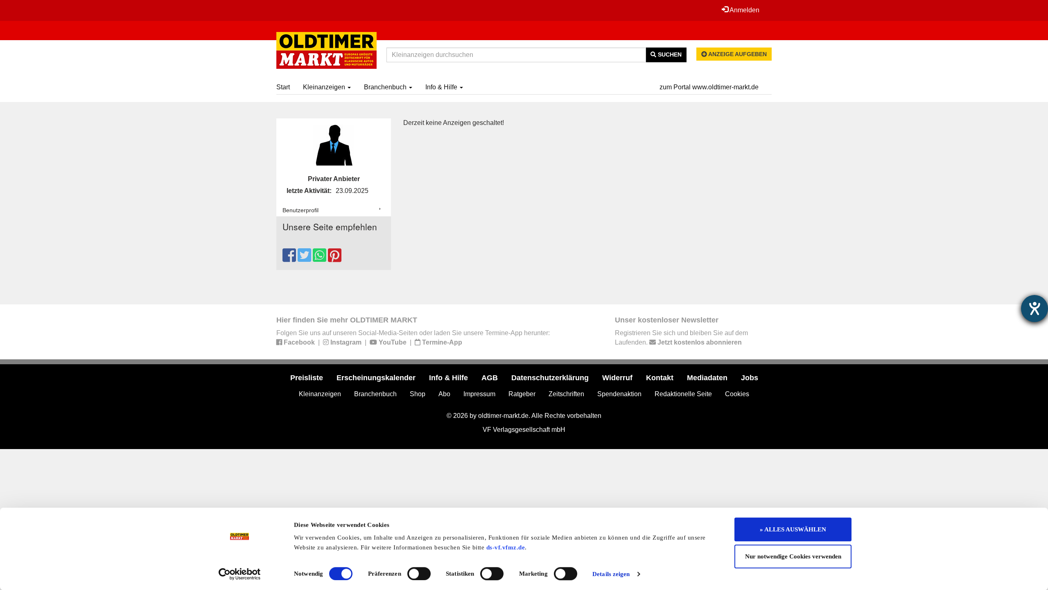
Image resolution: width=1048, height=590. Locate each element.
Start (283, 87)
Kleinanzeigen (325, 87)
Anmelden (743, 10)
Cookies (737, 393)
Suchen (669, 54)
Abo (444, 393)
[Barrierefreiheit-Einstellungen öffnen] (1034, 308)
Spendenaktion (619, 393)
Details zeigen (611, 574)
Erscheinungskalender (376, 378)
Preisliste (306, 378)
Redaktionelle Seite (683, 393)
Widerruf (617, 378)
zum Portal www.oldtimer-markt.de (709, 87)
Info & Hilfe (442, 87)
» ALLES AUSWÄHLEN (793, 529)
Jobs (749, 378)
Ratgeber (521, 393)
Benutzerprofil (300, 210)
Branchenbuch (386, 87)
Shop (417, 393)
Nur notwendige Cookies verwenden (793, 556)
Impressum (479, 393)
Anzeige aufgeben (737, 54)
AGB (489, 378)
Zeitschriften (566, 393)
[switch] (419, 573)
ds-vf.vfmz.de (505, 547)
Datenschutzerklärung (550, 378)
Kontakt (659, 378)
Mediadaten (707, 378)
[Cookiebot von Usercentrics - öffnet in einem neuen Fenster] (240, 574)
